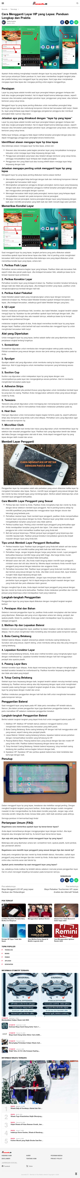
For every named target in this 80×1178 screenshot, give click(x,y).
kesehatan (9, 964)
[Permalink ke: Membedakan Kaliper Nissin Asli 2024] (40, 995)
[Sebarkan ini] (62, 22)
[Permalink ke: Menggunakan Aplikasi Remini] (40, 910)
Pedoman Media (56, 1155)
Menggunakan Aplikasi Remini (39, 919)
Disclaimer (6, 1159)
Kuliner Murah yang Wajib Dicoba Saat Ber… (27, 1140)
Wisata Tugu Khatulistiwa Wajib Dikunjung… (27, 1116)
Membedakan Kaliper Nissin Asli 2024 (15, 1020)
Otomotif (5, 1018)
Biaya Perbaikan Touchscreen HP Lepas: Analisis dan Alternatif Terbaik (61, 889)
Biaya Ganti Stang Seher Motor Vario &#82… (25, 1035)
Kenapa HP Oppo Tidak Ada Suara (11, 940)
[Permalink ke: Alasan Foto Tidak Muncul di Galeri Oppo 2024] (66, 910)
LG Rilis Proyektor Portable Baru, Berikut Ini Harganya (13, 920)
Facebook (7, 1166)
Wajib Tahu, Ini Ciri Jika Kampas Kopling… (24, 1051)
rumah (7, 957)
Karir (28, 1155)
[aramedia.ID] (39, 2)
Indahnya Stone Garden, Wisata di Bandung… (27, 1132)
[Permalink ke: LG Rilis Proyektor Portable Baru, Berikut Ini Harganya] (14, 910)
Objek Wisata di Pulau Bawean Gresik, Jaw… (27, 1124)
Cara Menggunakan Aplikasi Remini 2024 (64, 940)
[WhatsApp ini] (76, 22)
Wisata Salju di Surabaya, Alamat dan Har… (26, 1108)
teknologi (9, 950)
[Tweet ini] (67, 22)
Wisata (13, 1106)
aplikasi (8, 961)
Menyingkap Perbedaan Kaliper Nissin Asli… (25, 1043)
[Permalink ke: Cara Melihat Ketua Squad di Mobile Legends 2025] (40, 931)
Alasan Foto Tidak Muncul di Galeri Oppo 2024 (64, 920)
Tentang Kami (31, 1159)
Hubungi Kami (7, 1155)
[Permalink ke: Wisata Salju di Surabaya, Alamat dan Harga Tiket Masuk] (40, 1082)
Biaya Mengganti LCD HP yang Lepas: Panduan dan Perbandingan (18, 889)
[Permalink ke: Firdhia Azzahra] (4, 22)
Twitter (31, 1166)
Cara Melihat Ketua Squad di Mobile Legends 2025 (38, 940)
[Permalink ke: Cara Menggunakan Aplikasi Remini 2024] (66, 931)
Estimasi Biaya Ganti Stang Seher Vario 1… (24, 1027)
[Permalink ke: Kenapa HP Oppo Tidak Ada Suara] (14, 931)
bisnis (7, 953)
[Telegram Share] (71, 22)
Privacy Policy (56, 1159)
